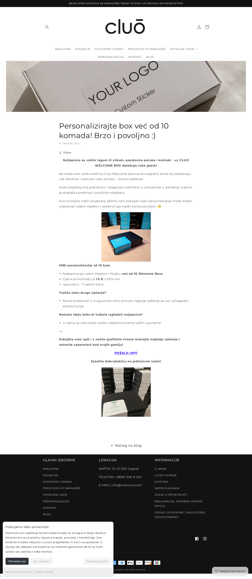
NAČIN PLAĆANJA (167, 488)
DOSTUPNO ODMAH (57, 481)
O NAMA (160, 468)
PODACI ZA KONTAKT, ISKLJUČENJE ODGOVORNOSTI (180, 515)
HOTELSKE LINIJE (55, 494)
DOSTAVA (161, 481)
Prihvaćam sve (17, 561)
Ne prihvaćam (41, 561)
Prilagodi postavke (97, 561)
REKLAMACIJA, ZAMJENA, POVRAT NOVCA (179, 504)
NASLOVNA (51, 468)
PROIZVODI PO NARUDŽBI (62, 488)
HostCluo (120, 569)
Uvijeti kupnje (43, 571)
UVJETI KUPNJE (166, 475)
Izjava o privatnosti (19, 571)
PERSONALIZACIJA (56, 501)
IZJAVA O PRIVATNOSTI (171, 494)
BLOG (47, 514)
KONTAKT (49, 507)
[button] (47, 27)
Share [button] (67, 152)
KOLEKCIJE (50, 475)
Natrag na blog (128, 445)
